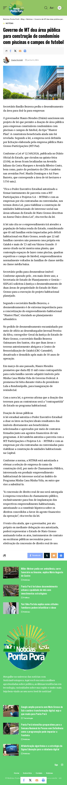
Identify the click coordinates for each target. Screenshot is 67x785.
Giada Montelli (17, 60)
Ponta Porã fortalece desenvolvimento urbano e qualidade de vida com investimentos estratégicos (39, 590)
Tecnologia (28, 718)
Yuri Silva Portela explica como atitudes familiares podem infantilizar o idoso (39, 605)
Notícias (9, 23)
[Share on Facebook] (10, 50)
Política (26, 597)
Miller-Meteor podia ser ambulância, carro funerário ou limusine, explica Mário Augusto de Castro (42, 572)
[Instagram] (62, 765)
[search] (46, 7)
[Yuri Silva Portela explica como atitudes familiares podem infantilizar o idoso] (11, 608)
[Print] (25, 50)
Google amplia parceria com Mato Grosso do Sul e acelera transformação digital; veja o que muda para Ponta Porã (42, 710)
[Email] (20, 50)
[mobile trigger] (5, 8)
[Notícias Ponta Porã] (16, 8)
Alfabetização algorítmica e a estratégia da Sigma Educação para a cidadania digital (41, 747)
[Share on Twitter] (15, 50)
